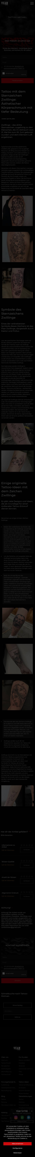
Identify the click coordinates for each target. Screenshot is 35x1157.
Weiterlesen (17, 1153)
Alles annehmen (17, 1143)
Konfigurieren (17, 1148)
